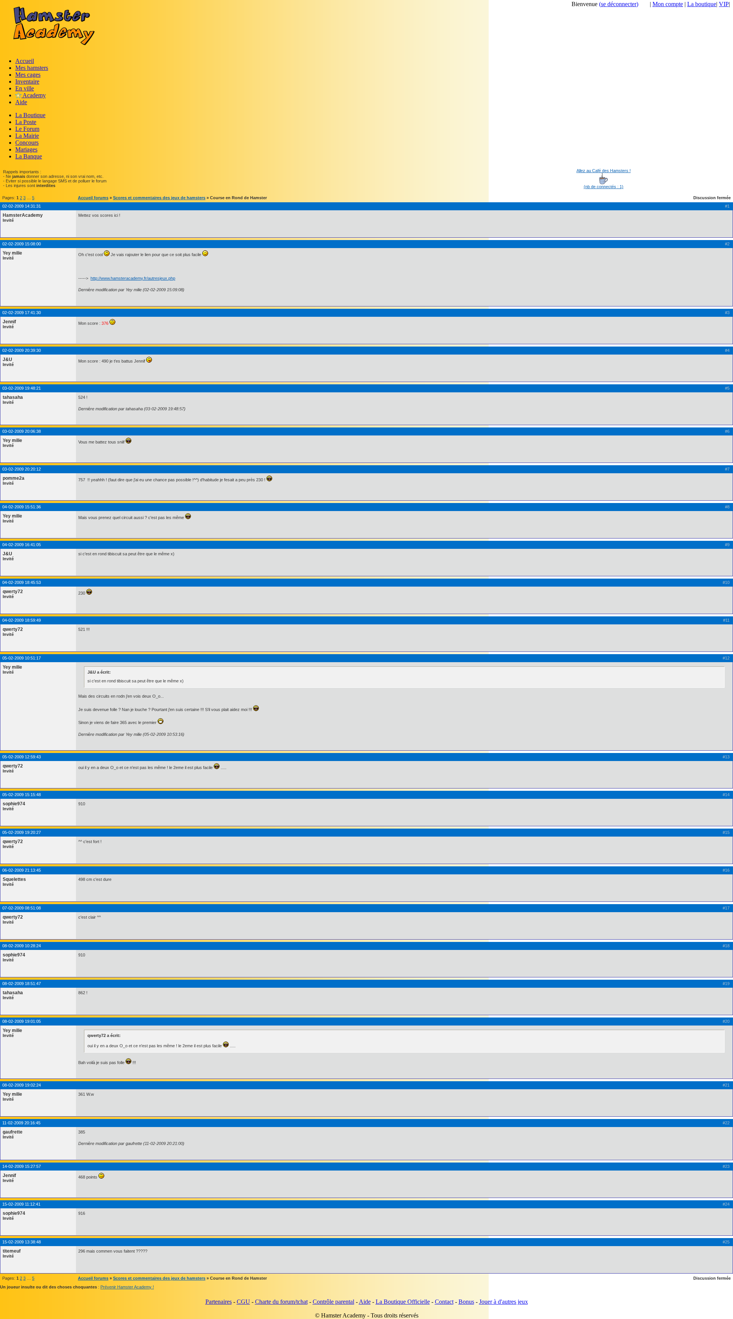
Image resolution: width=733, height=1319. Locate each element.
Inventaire (27, 81)
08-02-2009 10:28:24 (21, 945)
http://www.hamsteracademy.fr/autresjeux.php (132, 278)
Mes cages (27, 74)
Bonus (466, 1301)
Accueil (24, 61)
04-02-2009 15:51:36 (21, 507)
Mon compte (667, 4)
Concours (27, 142)
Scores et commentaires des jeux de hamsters (159, 197)
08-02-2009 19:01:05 (21, 1021)
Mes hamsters (31, 67)
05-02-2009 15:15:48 (21, 794)
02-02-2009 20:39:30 (21, 350)
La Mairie (27, 135)
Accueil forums (93, 197)
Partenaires (218, 1301)
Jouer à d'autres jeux (503, 1301)
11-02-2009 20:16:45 (21, 1123)
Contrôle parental (333, 1301)
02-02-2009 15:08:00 (21, 244)
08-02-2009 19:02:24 (21, 1085)
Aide (21, 102)
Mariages (26, 149)
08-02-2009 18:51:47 (21, 983)
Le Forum (27, 129)
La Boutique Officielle (403, 1301)
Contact (444, 1301)
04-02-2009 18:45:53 (21, 582)
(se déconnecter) (618, 4)
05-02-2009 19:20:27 (21, 832)
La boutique (701, 4)
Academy (33, 95)
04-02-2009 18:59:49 (21, 620)
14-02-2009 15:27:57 (21, 1166)
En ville (24, 88)
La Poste (25, 122)
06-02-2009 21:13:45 (21, 870)
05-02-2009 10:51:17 (21, 658)
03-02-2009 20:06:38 (21, 431)
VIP (724, 4)
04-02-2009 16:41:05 (21, 544)
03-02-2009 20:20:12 (21, 469)
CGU (243, 1301)
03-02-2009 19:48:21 (21, 388)
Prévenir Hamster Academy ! (127, 1287)
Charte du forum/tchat (281, 1301)
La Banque (28, 156)
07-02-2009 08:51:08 (21, 908)
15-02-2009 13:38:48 (21, 1242)
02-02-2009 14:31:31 (21, 206)
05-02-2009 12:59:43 (21, 757)
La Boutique (30, 115)
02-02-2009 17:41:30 (21, 312)
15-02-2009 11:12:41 (21, 1204)
